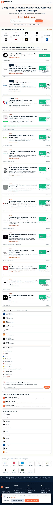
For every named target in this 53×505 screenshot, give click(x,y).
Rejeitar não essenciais (17, 500)
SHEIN (34, 24)
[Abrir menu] (51, 2)
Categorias (16, 490)
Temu (38, 24)
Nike (21, 24)
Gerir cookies (6, 500)
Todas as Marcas (17, 488)
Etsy (25, 24)
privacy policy (16, 389)
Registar (47, 387)
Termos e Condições (45, 488)
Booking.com (16, 24)
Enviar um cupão (31, 490)
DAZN (30, 24)
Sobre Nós (30, 488)
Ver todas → (49, 29)
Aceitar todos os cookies (31, 500)
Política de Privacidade (45, 490)
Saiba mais (13, 497)
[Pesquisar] (48, 2)
